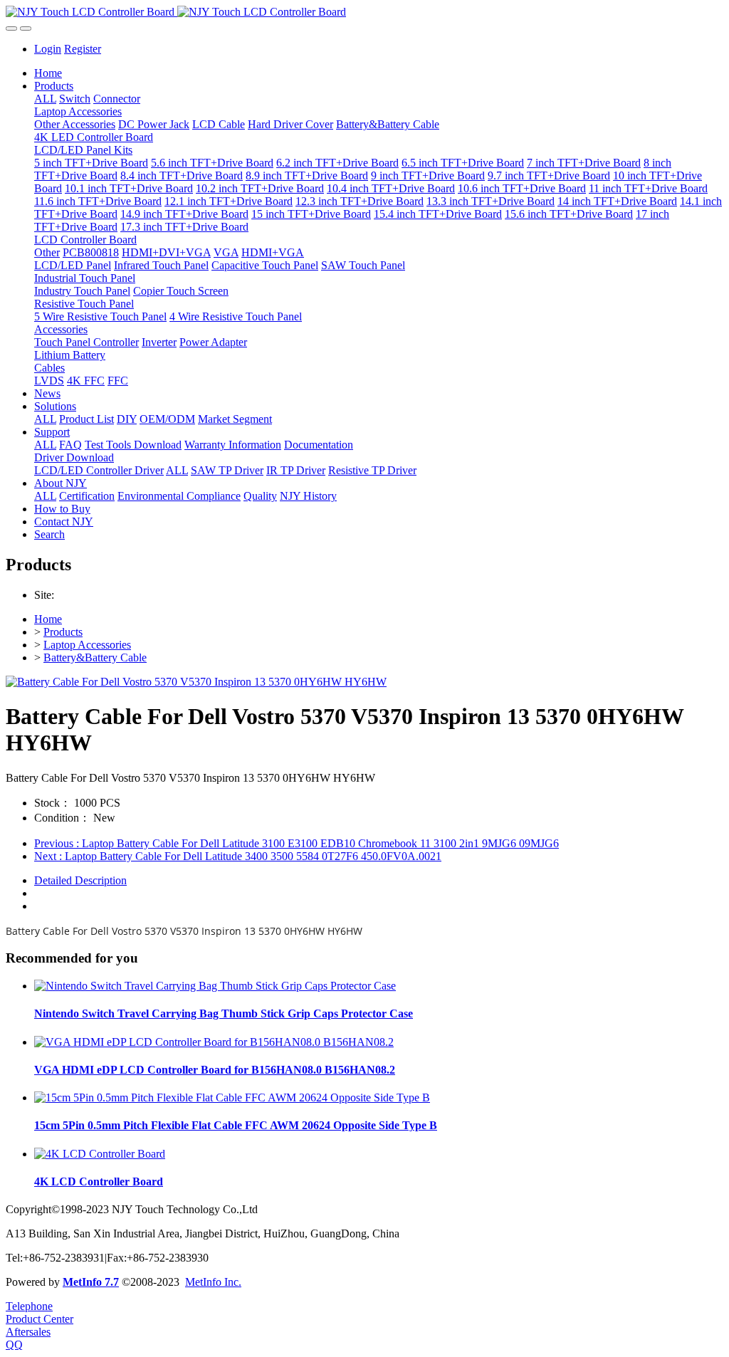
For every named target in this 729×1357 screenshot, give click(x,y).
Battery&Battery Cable (95, 657)
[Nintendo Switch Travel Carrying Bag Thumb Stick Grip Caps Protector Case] (215, 986)
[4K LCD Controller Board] (99, 1154)
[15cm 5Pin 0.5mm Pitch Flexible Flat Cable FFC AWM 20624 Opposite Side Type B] (232, 1097)
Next (237, 856)
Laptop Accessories (87, 645)
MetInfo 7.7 (91, 1282)
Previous (296, 843)
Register (82, 49)
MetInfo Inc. (213, 1282)
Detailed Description (80, 880)
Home (48, 73)
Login (47, 49)
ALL (45, 99)
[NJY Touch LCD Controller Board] (364, 12)
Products (63, 632)
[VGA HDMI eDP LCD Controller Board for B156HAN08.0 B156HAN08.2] (214, 1042)
